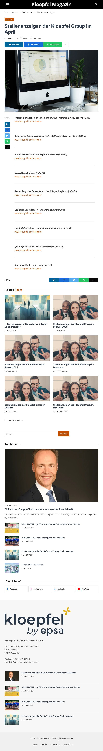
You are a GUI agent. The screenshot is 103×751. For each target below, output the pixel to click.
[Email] (7, 147)
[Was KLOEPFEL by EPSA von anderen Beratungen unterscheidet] (12, 528)
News (35, 744)
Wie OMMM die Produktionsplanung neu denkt (43, 538)
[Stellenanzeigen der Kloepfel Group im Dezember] (75, 348)
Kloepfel (10, 38)
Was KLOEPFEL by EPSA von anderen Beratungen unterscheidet (51, 524)
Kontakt (44, 744)
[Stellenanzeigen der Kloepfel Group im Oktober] (27, 388)
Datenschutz (68, 744)
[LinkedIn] (7, 124)
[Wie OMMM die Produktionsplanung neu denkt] (12, 541)
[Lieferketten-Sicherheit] (12, 568)
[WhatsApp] (7, 141)
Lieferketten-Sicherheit (32, 565)
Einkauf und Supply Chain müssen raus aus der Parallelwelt (39, 509)
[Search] (95, 4)
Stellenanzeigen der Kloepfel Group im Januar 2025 (25, 366)
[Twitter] (7, 135)
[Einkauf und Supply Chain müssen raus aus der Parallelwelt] (51, 475)
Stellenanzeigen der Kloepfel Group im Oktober (25, 406)
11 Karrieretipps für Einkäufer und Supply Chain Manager (26, 325)
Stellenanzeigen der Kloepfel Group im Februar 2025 (73, 325)
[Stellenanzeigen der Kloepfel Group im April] (51, 81)
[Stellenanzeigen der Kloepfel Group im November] (75, 388)
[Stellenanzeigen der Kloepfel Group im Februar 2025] (75, 307)
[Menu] (7, 4)
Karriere (9, 19)
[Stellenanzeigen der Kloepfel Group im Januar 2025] (27, 348)
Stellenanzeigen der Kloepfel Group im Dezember (73, 366)
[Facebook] (7, 130)
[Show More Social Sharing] (65, 44)
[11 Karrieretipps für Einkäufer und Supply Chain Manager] (27, 307)
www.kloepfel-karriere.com (28, 121)
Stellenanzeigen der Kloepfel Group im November (73, 406)
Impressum (55, 744)
